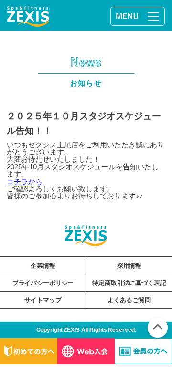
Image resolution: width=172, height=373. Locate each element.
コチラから (25, 181)
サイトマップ (42, 300)
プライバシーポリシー (43, 282)
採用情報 (129, 265)
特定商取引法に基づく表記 (129, 282)
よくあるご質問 (129, 300)
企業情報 (43, 265)
